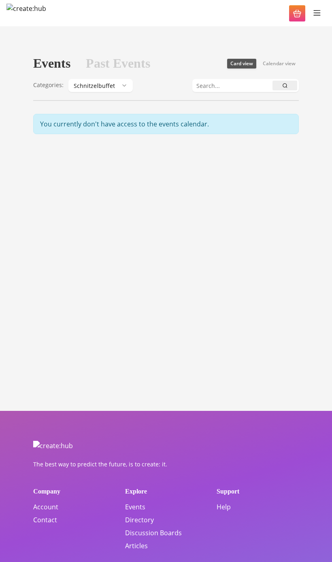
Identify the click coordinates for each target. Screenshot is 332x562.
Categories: (48, 85)
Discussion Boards (153, 532)
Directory (139, 519)
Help (224, 506)
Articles (136, 545)
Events (135, 506)
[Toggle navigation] (317, 13)
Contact (45, 519)
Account (45, 506)
